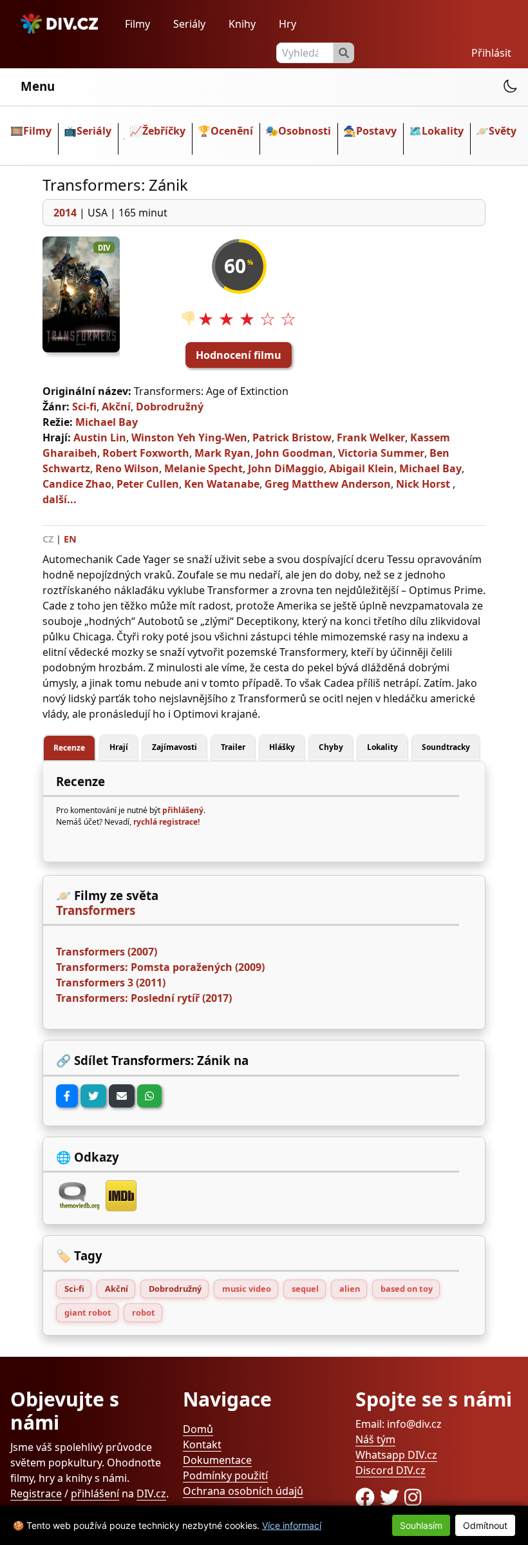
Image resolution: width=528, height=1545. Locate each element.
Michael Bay (106, 422)
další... (59, 499)
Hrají (118, 747)
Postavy (376, 131)
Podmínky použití (225, 1475)
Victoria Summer (381, 453)
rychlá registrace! (166, 821)
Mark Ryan (222, 453)
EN (70, 539)
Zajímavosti (174, 747)
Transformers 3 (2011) (110, 982)
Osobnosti (304, 131)
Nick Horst (423, 484)
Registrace (36, 1493)
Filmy (137, 24)
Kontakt (202, 1444)
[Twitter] (93, 1096)
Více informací (291, 1525)
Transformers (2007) (106, 952)
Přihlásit (491, 53)
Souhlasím (421, 1525)
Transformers (95, 910)
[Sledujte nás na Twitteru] (392, 1497)
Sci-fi (84, 406)
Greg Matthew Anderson (328, 484)
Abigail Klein (361, 468)
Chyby (331, 747)
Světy (502, 131)
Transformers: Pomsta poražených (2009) (160, 967)
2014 (65, 213)
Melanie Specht (203, 468)
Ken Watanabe (221, 484)
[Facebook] (67, 1096)
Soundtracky (446, 747)
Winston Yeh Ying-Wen (189, 437)
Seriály (189, 24)
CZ (47, 539)
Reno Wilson (127, 468)
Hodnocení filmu (238, 355)
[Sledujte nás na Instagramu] (412, 1497)
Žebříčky (163, 131)
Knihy (242, 24)
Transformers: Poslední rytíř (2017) (144, 998)
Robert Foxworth (145, 453)
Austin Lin (99, 437)
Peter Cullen (148, 484)
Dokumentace (217, 1460)
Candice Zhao (76, 484)
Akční (116, 406)
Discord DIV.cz (390, 1470)
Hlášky (282, 747)
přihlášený (182, 810)
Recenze (69, 747)
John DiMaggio (286, 468)
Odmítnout (485, 1525)
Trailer (233, 747)
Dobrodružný (169, 406)
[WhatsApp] (149, 1096)
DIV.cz (151, 1493)
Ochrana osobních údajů (243, 1491)
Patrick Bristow (292, 437)
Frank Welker (371, 437)
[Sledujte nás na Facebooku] (367, 1497)
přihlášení (95, 1493)
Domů (198, 1429)
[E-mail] (122, 1096)
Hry (287, 24)
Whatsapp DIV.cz (396, 1455)
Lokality (443, 131)
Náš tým (375, 1439)
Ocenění (232, 131)
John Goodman (294, 453)
